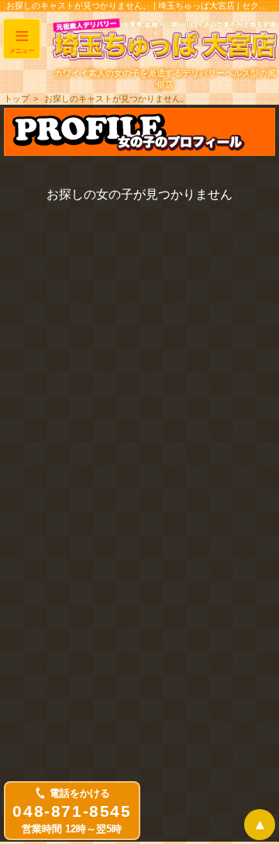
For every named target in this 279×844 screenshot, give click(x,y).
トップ (16, 98)
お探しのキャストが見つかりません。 (116, 98)
